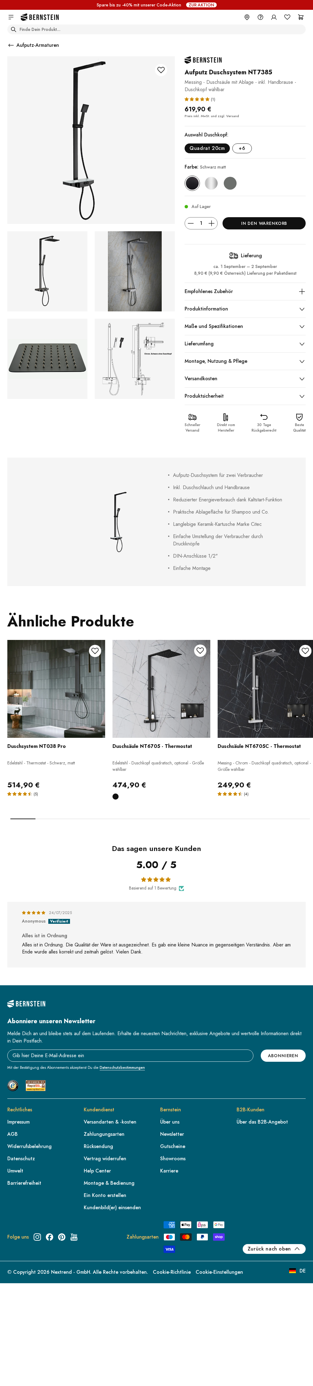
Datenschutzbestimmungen (122, 1067)
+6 (242, 148)
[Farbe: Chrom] (211, 183)
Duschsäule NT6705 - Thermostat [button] (152, 746)
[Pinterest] (61, 1237)
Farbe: (205, 166)
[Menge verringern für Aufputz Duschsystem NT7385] (191, 223)
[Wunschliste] (287, 17)
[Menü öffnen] (11, 17)
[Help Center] (260, 17)
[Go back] (11, 45)
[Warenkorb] (301, 17)
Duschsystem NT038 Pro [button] (36, 746)
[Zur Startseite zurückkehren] (40, 17)
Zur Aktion (201, 4)
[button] (198, 98)
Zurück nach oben (269, 1248)
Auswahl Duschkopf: (206, 134)
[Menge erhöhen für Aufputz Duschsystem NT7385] (211, 223)
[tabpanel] (56, 727)
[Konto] (274, 17)
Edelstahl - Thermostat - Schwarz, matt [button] (41, 763)
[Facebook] (49, 1237)
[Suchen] (13, 29)
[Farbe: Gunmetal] (230, 183)
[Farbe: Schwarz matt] (192, 183)
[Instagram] (37, 1237)
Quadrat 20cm (207, 148)
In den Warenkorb (264, 223)
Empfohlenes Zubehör (209, 291)
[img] (34, 913)
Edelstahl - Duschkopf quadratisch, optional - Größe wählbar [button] (158, 766)
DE (303, 1270)
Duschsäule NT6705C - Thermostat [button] (259, 746)
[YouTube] (74, 1237)
